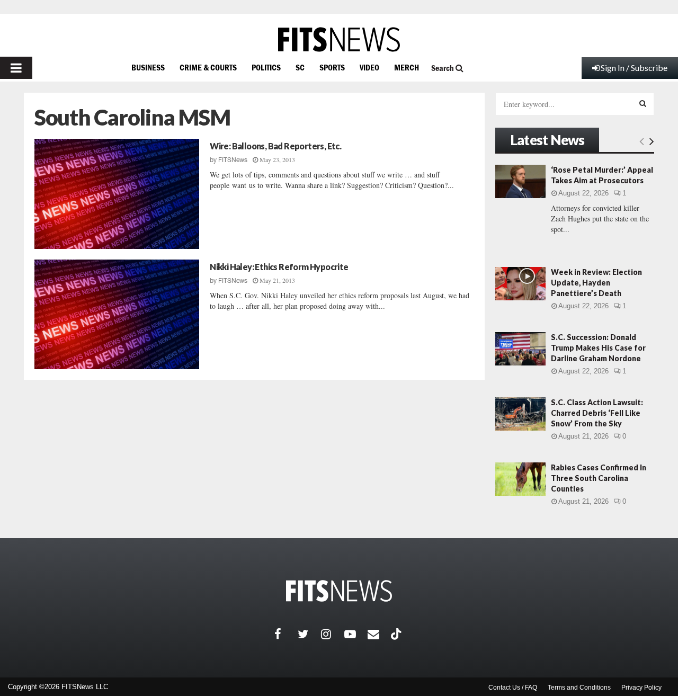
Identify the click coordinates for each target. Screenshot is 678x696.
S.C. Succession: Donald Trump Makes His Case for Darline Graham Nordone (598, 348)
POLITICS (266, 67)
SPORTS (332, 67)
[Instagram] (332, 634)
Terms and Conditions (579, 687)
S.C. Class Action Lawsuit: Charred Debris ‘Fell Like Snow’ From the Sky (597, 413)
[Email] (379, 634)
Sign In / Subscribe (634, 68)
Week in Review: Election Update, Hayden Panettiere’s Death (596, 282)
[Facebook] (286, 634)
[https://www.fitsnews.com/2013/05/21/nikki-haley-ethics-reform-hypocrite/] (116, 315)
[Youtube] (356, 634)
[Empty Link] (642, 141)
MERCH (406, 67)
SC (300, 67)
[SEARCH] (642, 103)
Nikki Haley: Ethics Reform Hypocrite (279, 267)
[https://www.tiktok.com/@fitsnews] (397, 634)
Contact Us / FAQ (512, 687)
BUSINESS (148, 67)
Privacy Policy (641, 687)
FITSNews (232, 160)
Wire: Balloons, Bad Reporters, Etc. (275, 146)
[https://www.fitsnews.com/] (339, 39)
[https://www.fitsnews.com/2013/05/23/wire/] (116, 194)
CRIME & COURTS (208, 67)
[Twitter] (309, 634)
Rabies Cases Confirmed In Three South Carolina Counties (598, 478)
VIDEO (369, 67)
